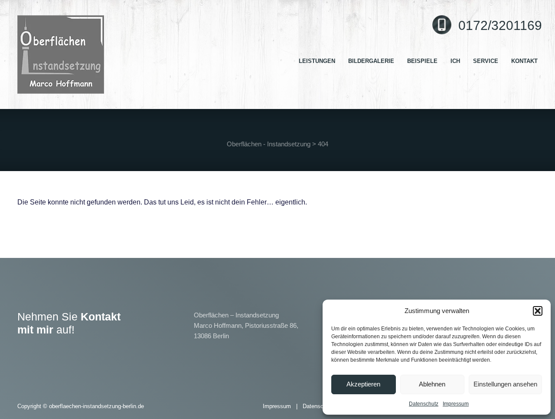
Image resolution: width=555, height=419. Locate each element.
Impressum (456, 404)
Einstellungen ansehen (505, 384)
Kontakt (524, 61)
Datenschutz (423, 404)
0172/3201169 (500, 25)
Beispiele (422, 61)
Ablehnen (432, 384)
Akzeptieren (363, 384)
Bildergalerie (371, 61)
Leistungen (317, 61)
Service (485, 61)
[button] (537, 311)
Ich (455, 61)
